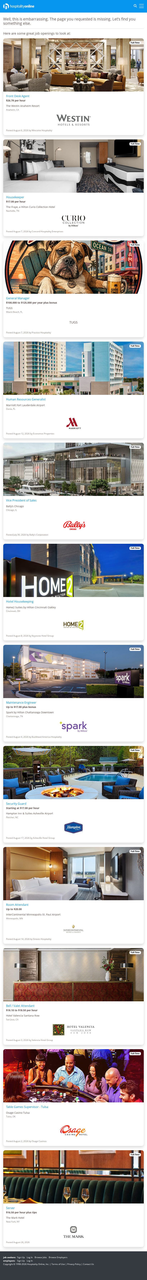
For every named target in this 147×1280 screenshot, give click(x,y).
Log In (30, 1257)
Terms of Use (58, 1264)
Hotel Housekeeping (20, 601)
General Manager (18, 298)
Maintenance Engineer (21, 703)
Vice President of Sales (21, 500)
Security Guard (16, 804)
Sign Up (21, 1257)
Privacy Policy (74, 1264)
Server (10, 1208)
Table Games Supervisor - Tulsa (27, 1107)
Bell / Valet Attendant (20, 1006)
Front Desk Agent (17, 96)
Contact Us (88, 1264)
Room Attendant (17, 905)
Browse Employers (58, 1257)
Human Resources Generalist (26, 399)
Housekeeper (15, 197)
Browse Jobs (41, 1257)
